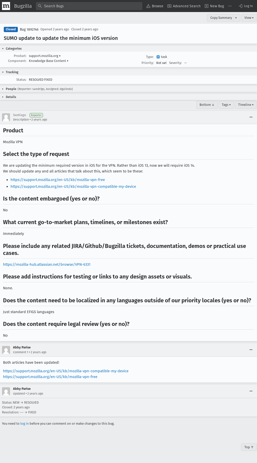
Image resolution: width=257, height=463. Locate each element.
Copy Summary (221, 18)
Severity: (175, 63)
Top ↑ (249, 447)
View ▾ (249, 18)
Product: (20, 56)
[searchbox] (89, 6)
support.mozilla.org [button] (45, 56)
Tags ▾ (226, 105)
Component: (17, 61)
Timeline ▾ (246, 105)
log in (24, 423)
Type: (150, 57)
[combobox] (89, 6)
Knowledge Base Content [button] (49, 61)
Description (21, 119)
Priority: (148, 63)
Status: (21, 79)
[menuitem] (154, 6)
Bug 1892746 (29, 29)
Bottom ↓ (207, 105)
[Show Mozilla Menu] (6, 6)
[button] (245, 6)
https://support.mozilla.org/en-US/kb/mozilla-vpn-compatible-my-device (73, 186)
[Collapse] (251, 117)
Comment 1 (20, 352)
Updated (19, 393)
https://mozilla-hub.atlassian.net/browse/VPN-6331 (46, 264)
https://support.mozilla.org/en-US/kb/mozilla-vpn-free (58, 179)
